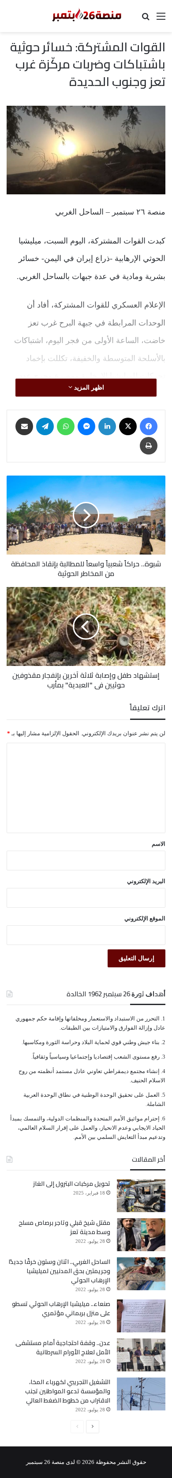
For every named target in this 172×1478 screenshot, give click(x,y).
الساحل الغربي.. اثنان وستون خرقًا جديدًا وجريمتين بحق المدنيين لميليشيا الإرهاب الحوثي (59, 1271)
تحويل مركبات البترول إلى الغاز (71, 1183)
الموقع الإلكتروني (144, 918)
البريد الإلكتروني (146, 881)
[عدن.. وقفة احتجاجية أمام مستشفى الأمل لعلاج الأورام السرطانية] (141, 1354)
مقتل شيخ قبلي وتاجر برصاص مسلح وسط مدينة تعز (64, 1227)
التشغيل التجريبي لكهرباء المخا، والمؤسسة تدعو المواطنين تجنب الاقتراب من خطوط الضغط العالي (67, 1391)
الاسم (158, 844)
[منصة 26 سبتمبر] (86, 16)
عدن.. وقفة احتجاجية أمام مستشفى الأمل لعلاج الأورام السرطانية (62, 1347)
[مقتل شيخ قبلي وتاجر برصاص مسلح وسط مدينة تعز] (141, 1234)
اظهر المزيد (88, 387)
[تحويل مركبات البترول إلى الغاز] (141, 1195)
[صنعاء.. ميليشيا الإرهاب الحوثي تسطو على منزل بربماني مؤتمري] (141, 1315)
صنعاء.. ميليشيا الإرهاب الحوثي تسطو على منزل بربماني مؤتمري (61, 1308)
